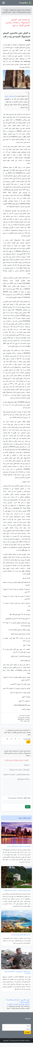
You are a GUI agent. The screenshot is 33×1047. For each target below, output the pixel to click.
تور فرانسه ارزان (10, 96)
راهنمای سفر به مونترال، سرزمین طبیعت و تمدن (18, 846)
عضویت (27, 1032)
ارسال (27, 807)
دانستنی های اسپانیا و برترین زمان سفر (20, 935)
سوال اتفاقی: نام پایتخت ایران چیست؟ (19, 798)
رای (28, 742)
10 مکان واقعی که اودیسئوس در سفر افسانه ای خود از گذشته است (17, 972)
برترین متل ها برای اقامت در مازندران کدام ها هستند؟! (17, 890)
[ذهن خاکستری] (25, 3)
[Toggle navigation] (3, 3)
